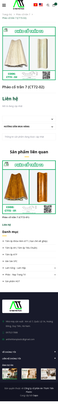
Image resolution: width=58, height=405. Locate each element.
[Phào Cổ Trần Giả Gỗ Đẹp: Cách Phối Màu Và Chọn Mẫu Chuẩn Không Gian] (9, 374)
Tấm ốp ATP (11, 254)
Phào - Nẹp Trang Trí (15, 274)
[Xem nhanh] (29, 196)
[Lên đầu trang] (50, 395)
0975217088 (12, 332)
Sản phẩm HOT (12, 281)
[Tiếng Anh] (41, 4)
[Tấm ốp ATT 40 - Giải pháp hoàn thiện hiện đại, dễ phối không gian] (48, 374)
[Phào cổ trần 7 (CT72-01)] (29, 187)
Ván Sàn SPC (11, 261)
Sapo (35, 395)
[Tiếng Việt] (35, 4)
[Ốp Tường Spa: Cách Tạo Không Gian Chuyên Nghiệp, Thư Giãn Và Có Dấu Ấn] (29, 374)
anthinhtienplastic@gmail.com (20, 339)
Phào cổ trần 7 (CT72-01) (15, 217)
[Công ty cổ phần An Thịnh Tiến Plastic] (15, 306)
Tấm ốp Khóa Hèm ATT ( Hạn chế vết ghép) (26, 241)
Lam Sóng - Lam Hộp (15, 267)
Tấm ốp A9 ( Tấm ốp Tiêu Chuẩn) (21, 247)
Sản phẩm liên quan (29, 151)
